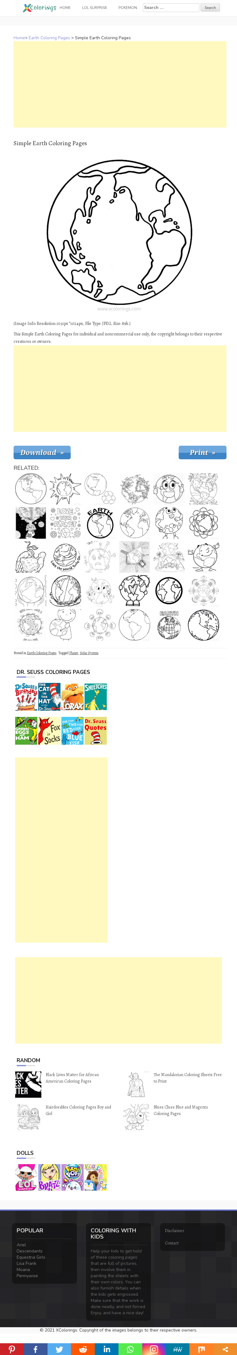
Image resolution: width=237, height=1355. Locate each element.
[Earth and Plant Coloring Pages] (31, 557)
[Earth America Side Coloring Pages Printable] (135, 625)
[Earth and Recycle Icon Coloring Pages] (100, 489)
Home (19, 38)
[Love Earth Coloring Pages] (31, 591)
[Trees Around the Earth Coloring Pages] (204, 523)
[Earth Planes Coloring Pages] (204, 625)
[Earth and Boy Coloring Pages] (135, 591)
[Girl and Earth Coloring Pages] (65, 625)
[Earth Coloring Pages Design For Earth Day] (204, 489)
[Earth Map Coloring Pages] (135, 489)
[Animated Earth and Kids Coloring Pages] (100, 591)
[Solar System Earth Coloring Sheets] (65, 591)
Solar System (89, 652)
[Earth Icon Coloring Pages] (169, 591)
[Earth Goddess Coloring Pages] (31, 523)
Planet (73, 652)
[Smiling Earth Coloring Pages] (204, 557)
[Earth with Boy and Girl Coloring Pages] (169, 557)
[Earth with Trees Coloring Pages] (100, 625)
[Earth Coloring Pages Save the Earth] (100, 557)
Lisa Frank (26, 1263)
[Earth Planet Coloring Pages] (135, 523)
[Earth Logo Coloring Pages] (100, 523)
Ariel (21, 1245)
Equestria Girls (31, 1257)
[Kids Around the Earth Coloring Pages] (204, 591)
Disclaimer (174, 1231)
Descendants (30, 1251)
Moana (23, 1270)
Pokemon (127, 7)
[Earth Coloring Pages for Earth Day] (135, 557)
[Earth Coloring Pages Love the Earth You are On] (65, 557)
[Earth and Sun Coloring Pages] (65, 489)
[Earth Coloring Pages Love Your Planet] (65, 523)
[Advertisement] (120, 84)
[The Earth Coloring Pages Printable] (31, 489)
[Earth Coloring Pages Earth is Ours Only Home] (31, 625)
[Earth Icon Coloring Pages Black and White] (169, 625)
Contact (172, 1243)
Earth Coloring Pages (49, 38)
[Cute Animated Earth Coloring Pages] (169, 523)
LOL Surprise (94, 7)
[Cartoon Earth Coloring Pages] (169, 489)
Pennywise (27, 1276)
